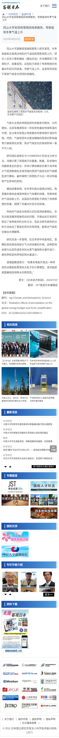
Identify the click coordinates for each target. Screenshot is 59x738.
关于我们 (45, 5)
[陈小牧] (10, 581)
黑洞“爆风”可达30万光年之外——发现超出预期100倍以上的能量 (29, 450)
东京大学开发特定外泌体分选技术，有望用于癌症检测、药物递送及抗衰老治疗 (28, 458)
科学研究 (13, 14)
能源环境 (26, 14)
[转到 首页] (3, 14)
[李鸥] (29, 581)
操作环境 (23, 719)
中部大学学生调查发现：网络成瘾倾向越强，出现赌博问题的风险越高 (28, 441)
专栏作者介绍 (15, 564)
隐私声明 (50, 719)
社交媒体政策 (29, 723)
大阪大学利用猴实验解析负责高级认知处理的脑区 (25, 433)
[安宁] (47, 581)
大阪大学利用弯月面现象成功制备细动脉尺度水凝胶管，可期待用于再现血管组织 (28, 424)
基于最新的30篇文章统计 (43, 466)
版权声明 (37, 719)
